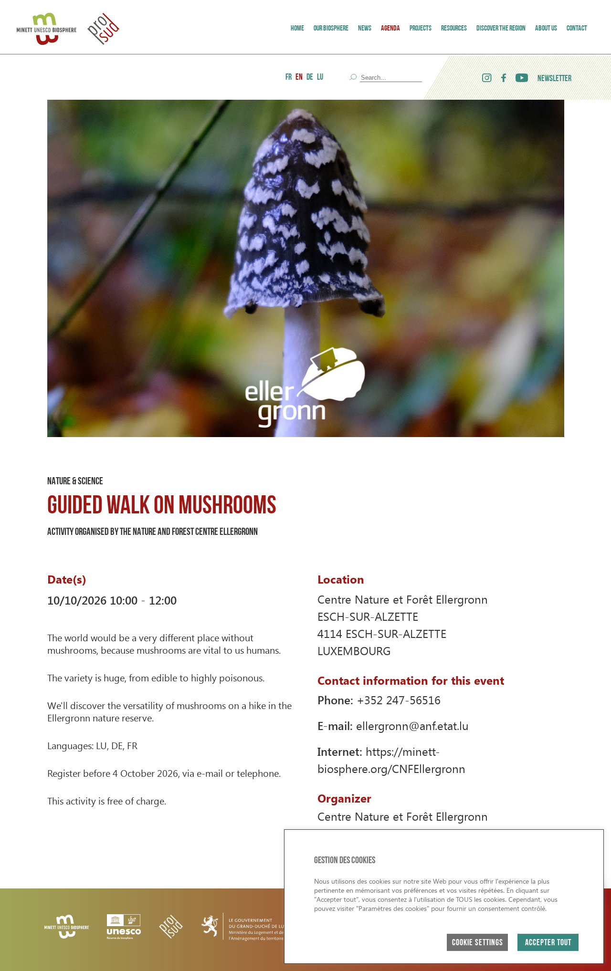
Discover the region (501, 28)
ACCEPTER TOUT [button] (548, 943)
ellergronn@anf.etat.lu (412, 725)
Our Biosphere (331, 28)
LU (320, 77)
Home (297, 28)
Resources (454, 28)
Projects (421, 28)
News (364, 28)
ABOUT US (546, 28)
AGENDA (390, 28)
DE (309, 77)
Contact (577, 28)
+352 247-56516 (399, 699)
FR (288, 77)
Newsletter (554, 79)
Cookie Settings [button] (477, 943)
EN (299, 77)
